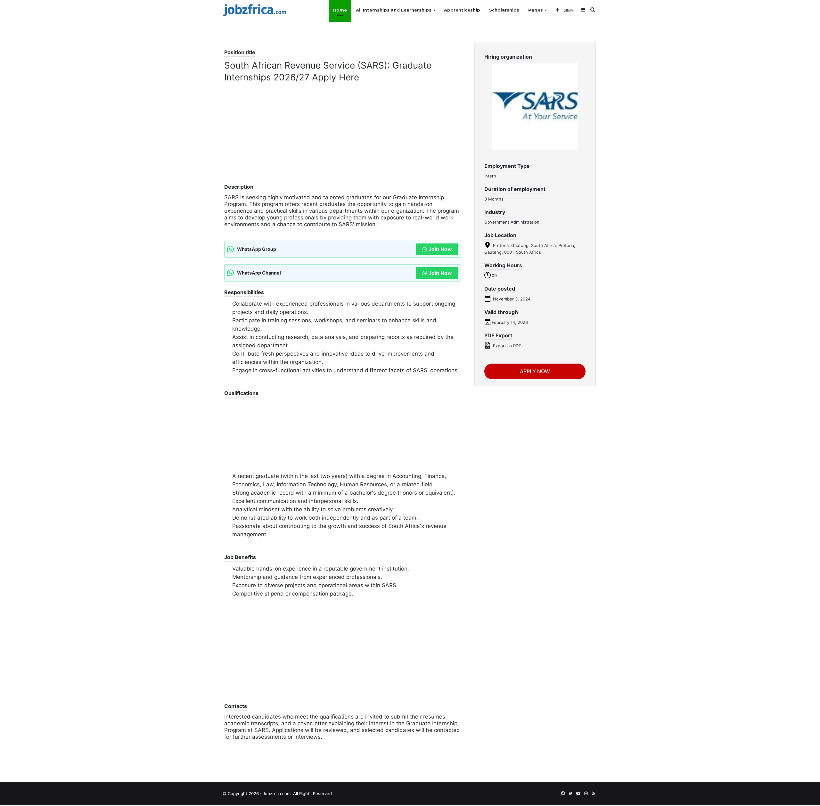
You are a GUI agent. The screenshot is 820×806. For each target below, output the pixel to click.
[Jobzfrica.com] (255, 10)
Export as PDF (506, 345)
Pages (535, 9)
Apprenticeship (462, 9)
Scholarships (504, 9)
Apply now (535, 371)
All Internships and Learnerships (393, 9)
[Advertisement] (342, 138)
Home (340, 9)
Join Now (440, 249)
